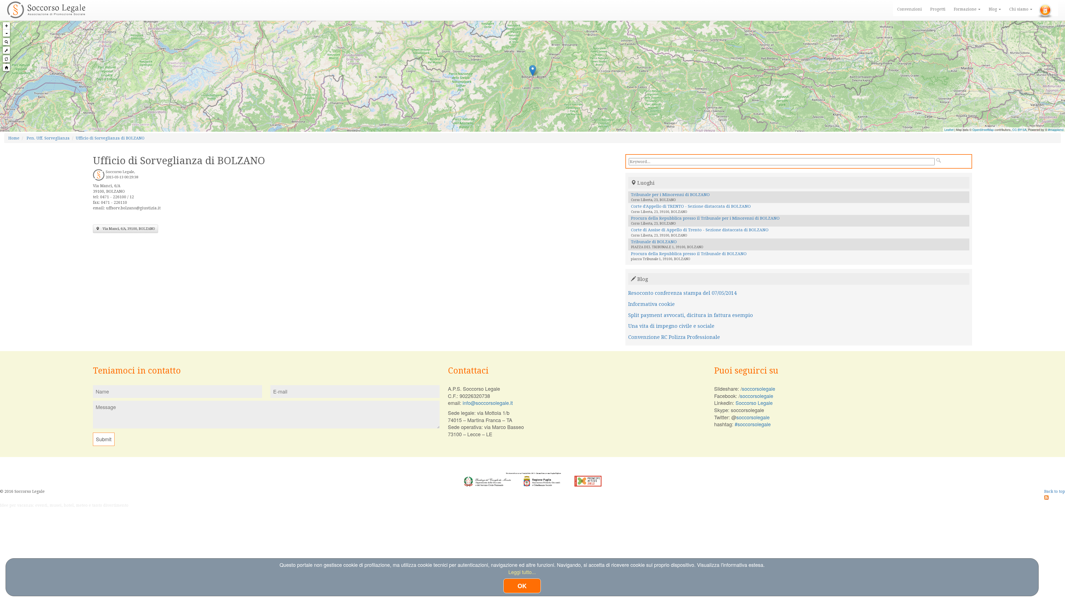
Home (13, 138)
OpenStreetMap (983, 129)
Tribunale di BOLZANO (654, 241)
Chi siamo (1019, 9)
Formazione (966, 9)
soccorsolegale (758, 388)
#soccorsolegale (753, 424)
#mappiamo (1056, 129)
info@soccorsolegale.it (488, 402)
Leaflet (949, 129)
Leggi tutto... (522, 571)
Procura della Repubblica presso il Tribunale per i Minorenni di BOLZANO (705, 218)
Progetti (937, 9)
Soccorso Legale (754, 402)
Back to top (1054, 491)
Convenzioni (909, 9)
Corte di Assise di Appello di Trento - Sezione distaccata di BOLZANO (700, 229)
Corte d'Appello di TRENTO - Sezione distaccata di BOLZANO (691, 206)
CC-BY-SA (1019, 129)
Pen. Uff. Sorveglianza (48, 138)
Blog (993, 9)
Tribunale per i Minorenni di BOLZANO (670, 194)
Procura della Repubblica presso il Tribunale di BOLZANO (689, 253)
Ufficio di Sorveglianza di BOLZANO (110, 138)
